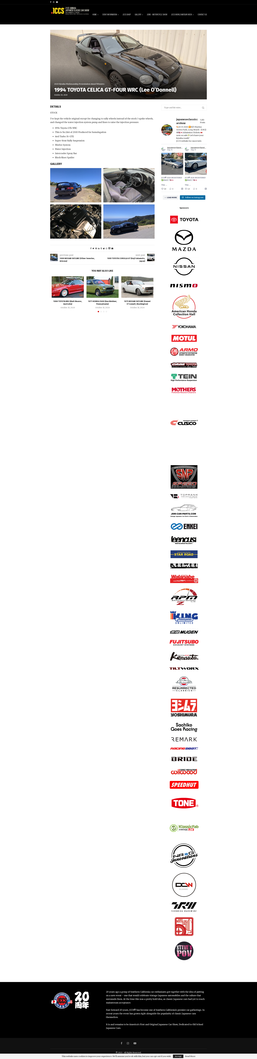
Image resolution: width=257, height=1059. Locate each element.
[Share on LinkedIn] (99, 248)
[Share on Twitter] (93, 248)
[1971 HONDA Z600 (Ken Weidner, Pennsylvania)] (102, 287)
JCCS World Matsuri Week (181, 14)
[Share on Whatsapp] (106, 248)
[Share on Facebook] (90, 248)
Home (94, 14)
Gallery (138, 14)
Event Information (109, 14)
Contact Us (202, 14)
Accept (178, 1056)
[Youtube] (57, 2)
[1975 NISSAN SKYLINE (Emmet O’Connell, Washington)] (137, 287)
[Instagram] (53, 2)
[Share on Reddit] (104, 248)
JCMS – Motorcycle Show (157, 14)
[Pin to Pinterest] (96, 248)
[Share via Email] (112, 248)
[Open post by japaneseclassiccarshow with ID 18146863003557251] (196, 164)
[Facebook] (50, 2)
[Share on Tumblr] (101, 248)
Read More (190, 1056)
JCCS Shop (127, 14)
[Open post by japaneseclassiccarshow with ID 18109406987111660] (172, 164)
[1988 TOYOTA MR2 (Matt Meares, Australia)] (68, 287)
